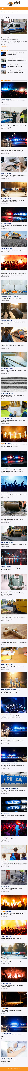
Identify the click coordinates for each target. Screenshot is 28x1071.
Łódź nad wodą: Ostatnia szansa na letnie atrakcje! (13, 322)
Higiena (11, 763)
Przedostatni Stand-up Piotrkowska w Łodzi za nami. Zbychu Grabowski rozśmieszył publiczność (13, 274)
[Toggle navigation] (2, 8)
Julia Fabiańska (14, 39)
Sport (8, 664)
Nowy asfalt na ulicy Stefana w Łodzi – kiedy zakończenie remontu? (11, 889)
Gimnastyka (4, 664)
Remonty (10, 248)
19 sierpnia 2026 (5, 718)
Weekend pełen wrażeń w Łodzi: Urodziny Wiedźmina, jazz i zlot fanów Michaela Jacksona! (14, 445)
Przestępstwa (8, 960)
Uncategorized (4, 837)
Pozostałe (3, 36)
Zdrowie (9, 173)
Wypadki (7, 124)
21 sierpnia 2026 (5, 178)
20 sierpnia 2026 (5, 300)
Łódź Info (18, 1068)
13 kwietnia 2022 (5, 39)
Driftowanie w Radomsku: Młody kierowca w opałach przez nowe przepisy (17, 59)
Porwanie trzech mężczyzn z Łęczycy (9, 37)
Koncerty (3, 936)
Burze (2, 566)
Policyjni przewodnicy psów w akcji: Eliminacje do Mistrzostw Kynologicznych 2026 (12, 201)
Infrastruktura (4, 517)
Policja (3, 124)
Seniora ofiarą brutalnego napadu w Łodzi (11, 961)
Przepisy (7, 813)
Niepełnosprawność (5, 689)
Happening (3, 271)
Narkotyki (3, 468)
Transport (9, 343)
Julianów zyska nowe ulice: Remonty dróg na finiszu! (13, 250)
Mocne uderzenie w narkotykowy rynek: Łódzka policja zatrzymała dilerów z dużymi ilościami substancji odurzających (12, 471)
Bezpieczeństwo (4, 393)
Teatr (6, 1008)
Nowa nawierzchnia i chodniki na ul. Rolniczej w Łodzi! (14, 544)
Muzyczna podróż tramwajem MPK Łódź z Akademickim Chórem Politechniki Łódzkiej (11, 716)
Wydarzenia (8, 99)
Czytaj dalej (3, 46)
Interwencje (12, 788)
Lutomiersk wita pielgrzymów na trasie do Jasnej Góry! (14, 642)
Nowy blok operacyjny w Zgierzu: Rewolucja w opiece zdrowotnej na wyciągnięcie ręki (15, 72)
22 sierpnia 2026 (5, 103)
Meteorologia (7, 566)
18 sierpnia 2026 (5, 1038)
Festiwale (3, 493)
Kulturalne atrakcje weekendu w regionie (11, 938)
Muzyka (3, 99)
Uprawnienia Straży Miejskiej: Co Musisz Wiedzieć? (13, 815)
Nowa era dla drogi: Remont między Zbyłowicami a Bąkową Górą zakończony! (13, 618)
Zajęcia (12, 664)
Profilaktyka (4, 591)
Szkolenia (13, 689)
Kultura (8, 271)
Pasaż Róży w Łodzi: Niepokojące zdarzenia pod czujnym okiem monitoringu (15, 66)
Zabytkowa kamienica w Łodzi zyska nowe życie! (12, 298)
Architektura (4, 296)
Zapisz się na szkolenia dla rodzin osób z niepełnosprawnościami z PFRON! (10, 691)
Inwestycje (3, 173)
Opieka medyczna (5, 368)
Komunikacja (4, 248)
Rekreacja (3, 320)
